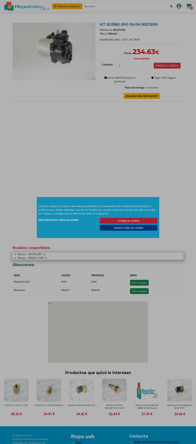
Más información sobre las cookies (59, 219)
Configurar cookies (128, 220)
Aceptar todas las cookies (128, 227)
